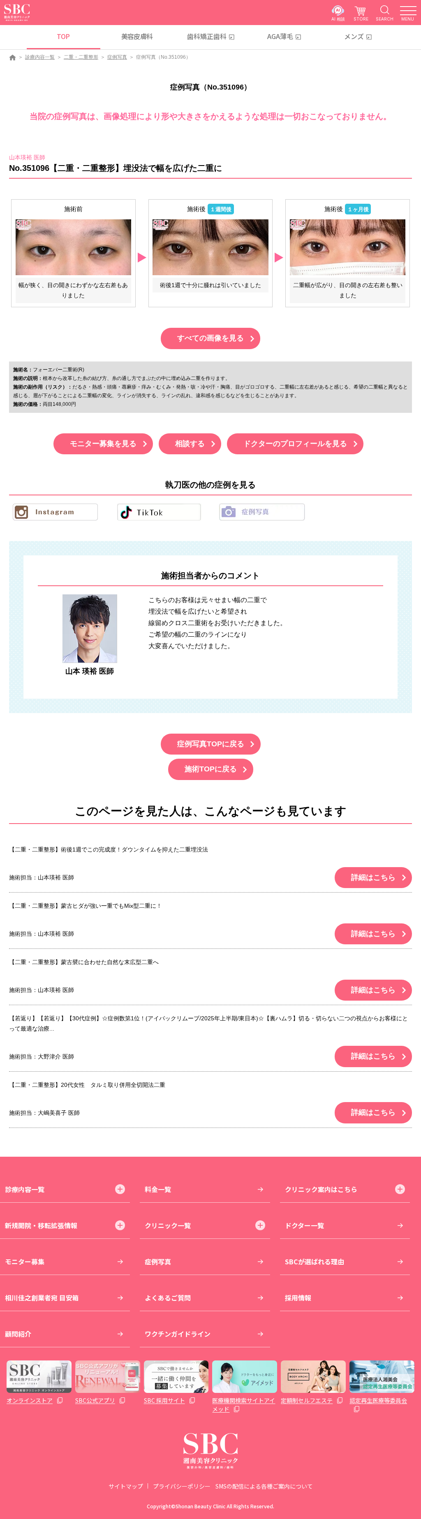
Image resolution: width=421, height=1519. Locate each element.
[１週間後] (210, 246)
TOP (63, 36)
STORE (361, 18)
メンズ (354, 36)
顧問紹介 (18, 1334)
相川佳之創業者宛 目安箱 (42, 1298)
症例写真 (117, 57)
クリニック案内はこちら (321, 1189)
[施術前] (73, 246)
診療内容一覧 (40, 57)
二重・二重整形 (81, 57)
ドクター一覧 (304, 1225)
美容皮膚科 (137, 36)
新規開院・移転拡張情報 (41, 1225)
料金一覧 (158, 1189)
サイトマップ (126, 1486)
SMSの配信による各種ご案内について (264, 1486)
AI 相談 (338, 18)
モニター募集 (24, 1261)
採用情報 (298, 1298)
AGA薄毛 (280, 36)
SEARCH (384, 18)
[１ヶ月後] (347, 246)
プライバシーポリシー (181, 1486)
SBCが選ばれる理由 (314, 1261)
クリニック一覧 (168, 1225)
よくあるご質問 (168, 1298)
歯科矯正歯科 (207, 36)
